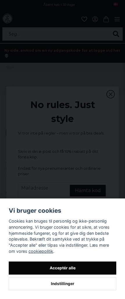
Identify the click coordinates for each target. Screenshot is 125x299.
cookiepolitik (40, 251)
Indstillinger (62, 283)
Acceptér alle (63, 268)
